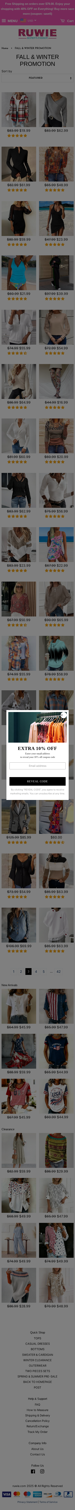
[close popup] (64, 715)
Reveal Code (37, 781)
